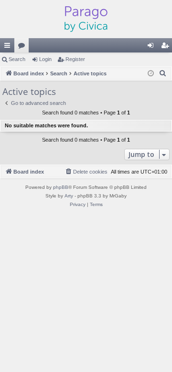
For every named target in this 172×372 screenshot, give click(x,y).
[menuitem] (163, 73)
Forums (23, 47)
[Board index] (86, 19)
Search (17, 59)
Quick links (9, 47)
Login (45, 59)
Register (75, 59)
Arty (68, 195)
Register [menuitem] (166, 47)
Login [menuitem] (152, 47)
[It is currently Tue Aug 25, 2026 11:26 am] (151, 73)
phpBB (60, 187)
